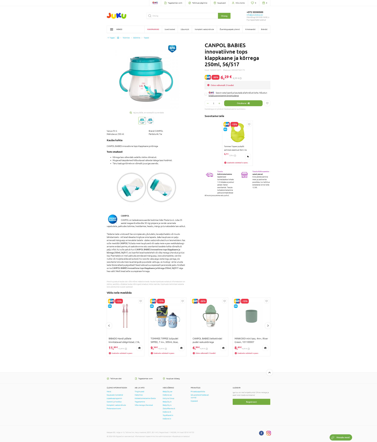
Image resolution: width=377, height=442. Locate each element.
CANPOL (125, 215)
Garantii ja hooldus (114, 402)
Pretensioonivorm (114, 408)
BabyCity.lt (167, 402)
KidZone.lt (167, 412)
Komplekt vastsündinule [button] (204, 29)
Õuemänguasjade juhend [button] (230, 29)
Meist (109, 392)
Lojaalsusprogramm (114, 398)
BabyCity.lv (167, 405)
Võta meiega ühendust (144, 405)
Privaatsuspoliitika (198, 392)
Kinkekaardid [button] (250, 29)
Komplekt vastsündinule (116, 405)
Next (268, 326)
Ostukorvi (241, 103)
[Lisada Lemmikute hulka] (267, 103)
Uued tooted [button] (170, 29)
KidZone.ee (167, 395)
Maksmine (139, 395)
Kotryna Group (168, 398)
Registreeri (251, 402)
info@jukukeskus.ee (255, 15)
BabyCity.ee (167, 392)
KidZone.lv (167, 419)
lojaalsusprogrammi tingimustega (224, 95)
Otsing (224, 16)
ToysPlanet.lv (168, 415)
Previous (109, 326)
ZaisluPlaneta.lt (169, 408)
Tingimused (139, 392)
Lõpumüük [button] (185, 29)
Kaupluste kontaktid (115, 395)
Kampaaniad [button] (153, 29)
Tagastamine (140, 402)
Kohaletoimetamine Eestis (145, 398)
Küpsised (194, 401)
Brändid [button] (264, 29)
